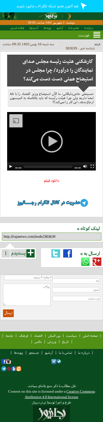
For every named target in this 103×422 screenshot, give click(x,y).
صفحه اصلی (90, 336)
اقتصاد (38, 336)
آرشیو (60, 27)
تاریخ (65, 342)
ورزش (52, 342)
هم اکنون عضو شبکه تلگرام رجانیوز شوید (47, 6)
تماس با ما (73, 27)
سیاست (71, 336)
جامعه (9, 336)
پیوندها (47, 27)
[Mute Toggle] (85, 166)
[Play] (11, 166)
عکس (38, 342)
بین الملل (54, 336)
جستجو (34, 353)
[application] (51, 141)
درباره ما (88, 27)
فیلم (97, 44)
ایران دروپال (39, 402)
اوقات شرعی (17, 27)
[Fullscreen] (92, 166)
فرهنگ (23, 336)
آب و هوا (33, 27)
